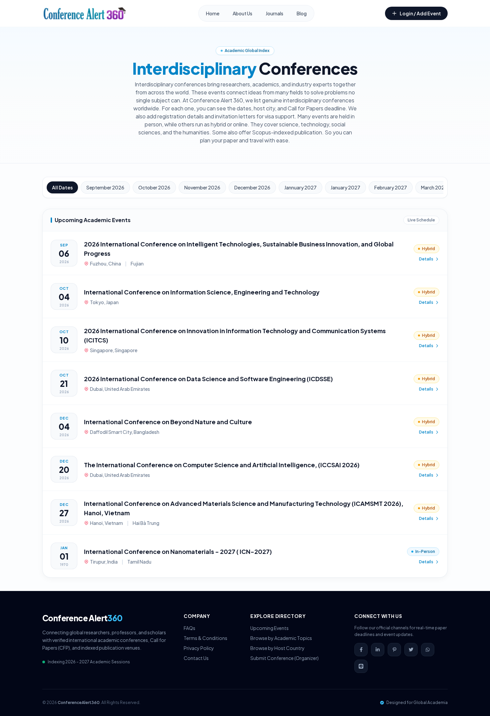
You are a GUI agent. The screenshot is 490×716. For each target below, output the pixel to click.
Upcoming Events (269, 628)
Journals (274, 13)
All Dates (62, 187)
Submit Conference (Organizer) (284, 658)
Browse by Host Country (277, 648)
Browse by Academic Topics (281, 638)
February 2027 (390, 187)
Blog (302, 13)
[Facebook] (361, 649)
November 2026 (202, 187)
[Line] (361, 666)
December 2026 (252, 187)
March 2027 (434, 187)
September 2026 (105, 187)
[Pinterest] (394, 649)
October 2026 (154, 187)
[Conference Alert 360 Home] (84, 13)
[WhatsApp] (427, 649)
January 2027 (345, 187)
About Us (242, 13)
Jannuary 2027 (300, 187)
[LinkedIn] (377, 649)
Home (212, 13)
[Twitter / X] (411, 649)
